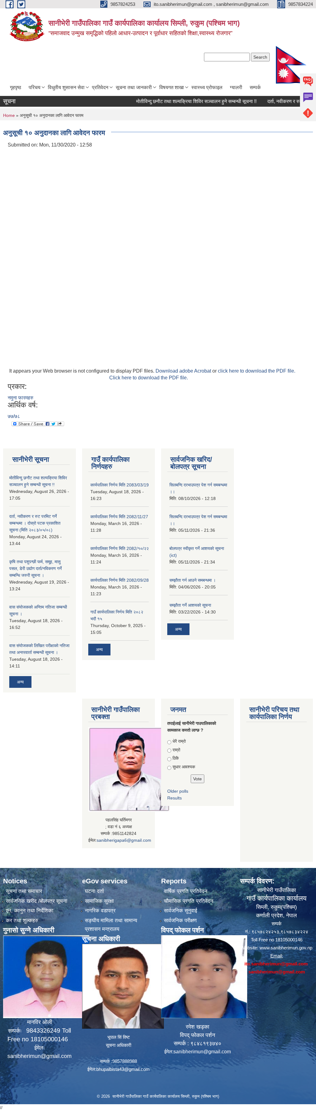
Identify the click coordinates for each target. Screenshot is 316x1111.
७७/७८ (14, 416)
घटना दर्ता (94, 891)
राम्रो (176, 749)
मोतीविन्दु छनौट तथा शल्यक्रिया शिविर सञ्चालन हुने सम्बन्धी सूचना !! (182, 101)
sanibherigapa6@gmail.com (124, 840)
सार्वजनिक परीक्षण (180, 920)
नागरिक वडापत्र (100, 911)
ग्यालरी (236, 87)
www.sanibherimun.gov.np (286, 947)
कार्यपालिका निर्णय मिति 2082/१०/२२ (119, 548)
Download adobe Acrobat (184, 371)
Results (174, 797)
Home (9, 115)
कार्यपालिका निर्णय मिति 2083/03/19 (119, 484)
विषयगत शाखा (171, 87)
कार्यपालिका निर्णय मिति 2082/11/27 (119, 516)
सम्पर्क (255, 87)
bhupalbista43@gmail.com (123, 1069)
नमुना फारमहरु (20, 397)
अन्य (20, 681)
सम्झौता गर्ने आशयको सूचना (190, 605)
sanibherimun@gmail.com (39, 1056)
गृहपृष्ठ (15, 87)
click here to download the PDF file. (256, 371)
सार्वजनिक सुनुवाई (180, 911)
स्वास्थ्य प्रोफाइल (206, 87)
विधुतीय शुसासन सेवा (66, 87)
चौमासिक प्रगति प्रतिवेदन (188, 901)
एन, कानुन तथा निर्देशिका (29, 911)
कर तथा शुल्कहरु (22, 920)
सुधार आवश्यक (184, 766)
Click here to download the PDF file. (148, 377)
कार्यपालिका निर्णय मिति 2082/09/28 (119, 580)
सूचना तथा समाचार (24, 891)
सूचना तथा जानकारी (134, 87)
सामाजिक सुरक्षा (99, 901)
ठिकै (176, 758)
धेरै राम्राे (179, 741)
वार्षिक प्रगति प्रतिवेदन (185, 891)
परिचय (34, 87)
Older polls (177, 791)
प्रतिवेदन (100, 87)
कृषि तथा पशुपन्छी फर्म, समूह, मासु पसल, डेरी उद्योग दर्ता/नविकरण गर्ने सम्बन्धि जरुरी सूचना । (35, 568)
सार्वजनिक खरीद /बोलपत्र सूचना (36, 901)
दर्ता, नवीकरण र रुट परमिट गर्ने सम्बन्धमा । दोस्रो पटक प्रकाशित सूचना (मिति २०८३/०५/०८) (34, 523)
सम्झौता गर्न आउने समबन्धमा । (192, 580)
